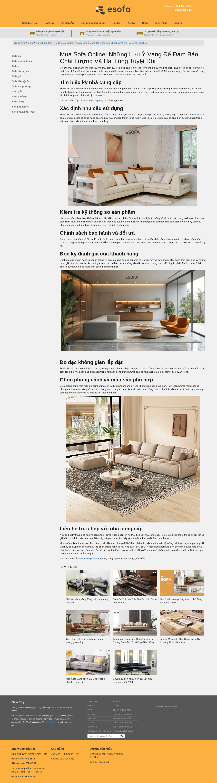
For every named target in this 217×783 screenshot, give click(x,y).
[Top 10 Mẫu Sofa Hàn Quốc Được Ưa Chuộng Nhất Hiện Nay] (182, 623)
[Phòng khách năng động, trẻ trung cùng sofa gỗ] (88, 583)
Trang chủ (19, 42)
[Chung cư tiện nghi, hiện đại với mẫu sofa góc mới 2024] (135, 662)
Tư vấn (90, 710)
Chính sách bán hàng (123, 723)
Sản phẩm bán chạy (23, 112)
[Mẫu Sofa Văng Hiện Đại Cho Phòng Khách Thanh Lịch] (88, 662)
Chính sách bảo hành (123, 727)
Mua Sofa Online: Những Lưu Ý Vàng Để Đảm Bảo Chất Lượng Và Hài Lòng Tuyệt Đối (101, 42)
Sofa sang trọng (21, 86)
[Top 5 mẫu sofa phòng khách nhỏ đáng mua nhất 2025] (182, 583)
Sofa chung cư (20, 71)
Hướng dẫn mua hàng (123, 731)
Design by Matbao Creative (166, 706)
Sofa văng (18, 101)
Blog (30, 42)
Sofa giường (19, 96)
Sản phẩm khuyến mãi (123, 714)
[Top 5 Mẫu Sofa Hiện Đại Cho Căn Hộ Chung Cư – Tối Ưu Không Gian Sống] (135, 623)
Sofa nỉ (16, 66)
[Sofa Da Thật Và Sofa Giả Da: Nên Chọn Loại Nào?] (135, 583)
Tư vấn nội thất (44, 42)
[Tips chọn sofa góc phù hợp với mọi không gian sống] (88, 623)
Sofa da (16, 56)
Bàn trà (91, 718)
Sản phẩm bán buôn (122, 718)
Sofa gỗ (16, 76)
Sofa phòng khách (22, 61)
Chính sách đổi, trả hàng (99, 731)
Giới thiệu (92, 706)
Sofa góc (17, 91)
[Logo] (115, 9)
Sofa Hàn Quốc (20, 81)
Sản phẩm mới (20, 106)
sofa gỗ (56, 716)
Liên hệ (116, 706)
